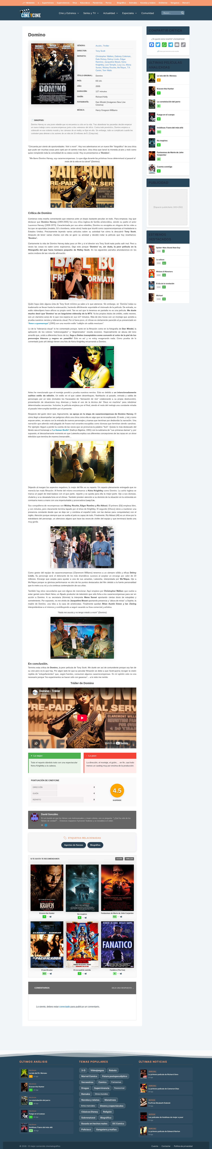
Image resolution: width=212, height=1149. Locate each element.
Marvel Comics (165, 3)
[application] (77, 13)
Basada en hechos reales (94, 1123)
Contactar (166, 1146)
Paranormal (119, 1088)
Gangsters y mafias (106, 1129)
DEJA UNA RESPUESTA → (123, 988)
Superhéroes (180, 3)
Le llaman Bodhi (60, 430)
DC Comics (118, 1123)
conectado (64, 1006)
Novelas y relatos (123, 3)
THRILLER (129, 859)
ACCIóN (119, 859)
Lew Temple (110, 65)
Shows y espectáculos (111, 1105)
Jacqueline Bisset (112, 62)
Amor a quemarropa (38, 323)
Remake (85, 1094)
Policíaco (86, 1129)
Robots (113, 1070)
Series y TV (89, 13)
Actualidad (109, 13)
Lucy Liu (121, 65)
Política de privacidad (183, 1146)
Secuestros (87, 1082)
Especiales (128, 13)
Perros (84, 3)
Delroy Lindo (113, 59)
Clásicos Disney (89, 1111)
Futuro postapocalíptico (114, 1076)
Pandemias (73, 3)
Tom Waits (107, 70)
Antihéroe (138, 3)
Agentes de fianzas (73, 845)
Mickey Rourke (109, 67)
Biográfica (97, 3)
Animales (109, 3)
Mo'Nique (121, 67)
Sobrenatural (88, 1117)
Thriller (106, 46)
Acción (99, 46)
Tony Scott (100, 51)
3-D (83, 1070)
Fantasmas (116, 1082)
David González (49, 814)
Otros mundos (101, 1094)
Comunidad (147, 13)
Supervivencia (39, 3)
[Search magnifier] (182, 13)
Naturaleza (61, 3)
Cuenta (154, 1146)
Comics (102, 1082)
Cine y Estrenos (67, 13)
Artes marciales (88, 1106)
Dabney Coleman (123, 56)
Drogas (85, 1088)
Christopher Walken (104, 56)
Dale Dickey (101, 59)
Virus (50, 3)
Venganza (150, 3)
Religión (107, 1111)
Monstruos (110, 1100)
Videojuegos (97, 1070)
